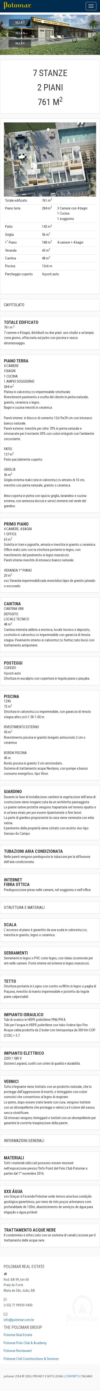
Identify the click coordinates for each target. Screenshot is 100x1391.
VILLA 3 (20, 43)
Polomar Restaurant (18, 1351)
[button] (92, 35)
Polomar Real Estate (18, 1335)
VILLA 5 (20, 33)
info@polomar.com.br (19, 1320)
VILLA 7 (20, 22)
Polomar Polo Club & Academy (25, 1343)
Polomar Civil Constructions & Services (31, 1359)
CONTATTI (72, 1376)
